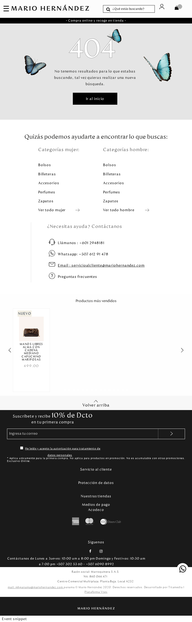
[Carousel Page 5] (83, 390)
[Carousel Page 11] (109, 390)
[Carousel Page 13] (118, 390)
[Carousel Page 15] (127, 390)
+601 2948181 (81, 242)
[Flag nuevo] (31, 326)
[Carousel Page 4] (78, 390)
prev (7, 350)
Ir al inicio (95, 98)
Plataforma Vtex (96, 592)
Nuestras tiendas (96, 496)
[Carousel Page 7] (92, 390)
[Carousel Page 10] (105, 390)
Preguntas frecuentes (77, 276)
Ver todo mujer (52, 209)
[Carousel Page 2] (69, 390)
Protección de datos (96, 482)
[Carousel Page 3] (74, 390)
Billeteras (47, 174)
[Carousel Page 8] (96, 390)
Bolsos (44, 164)
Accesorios (48, 182)
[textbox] (132, 8)
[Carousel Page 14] (123, 390)
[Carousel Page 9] (101, 390)
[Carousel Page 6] (87, 390)
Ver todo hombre (118, 209)
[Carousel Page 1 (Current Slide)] (65, 390)
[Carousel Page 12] (114, 390)
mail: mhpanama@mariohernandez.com (36, 587)
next (184, 350)
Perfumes (46, 192)
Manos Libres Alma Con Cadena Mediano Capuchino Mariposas (31, 352)
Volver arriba (96, 405)
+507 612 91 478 (83, 254)
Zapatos (46, 201)
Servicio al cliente (96, 469)
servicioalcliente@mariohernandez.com (101, 265)
